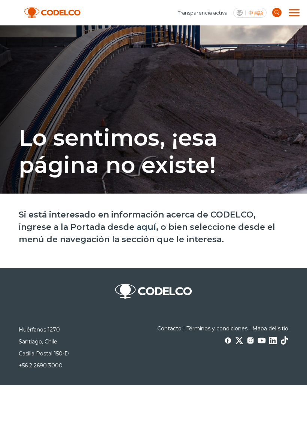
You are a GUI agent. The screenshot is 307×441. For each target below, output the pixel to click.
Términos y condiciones (216, 328)
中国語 (256, 12)
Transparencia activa (203, 13)
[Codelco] (52, 13)
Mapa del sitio (270, 328)
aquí (146, 227)
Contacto (169, 328)
